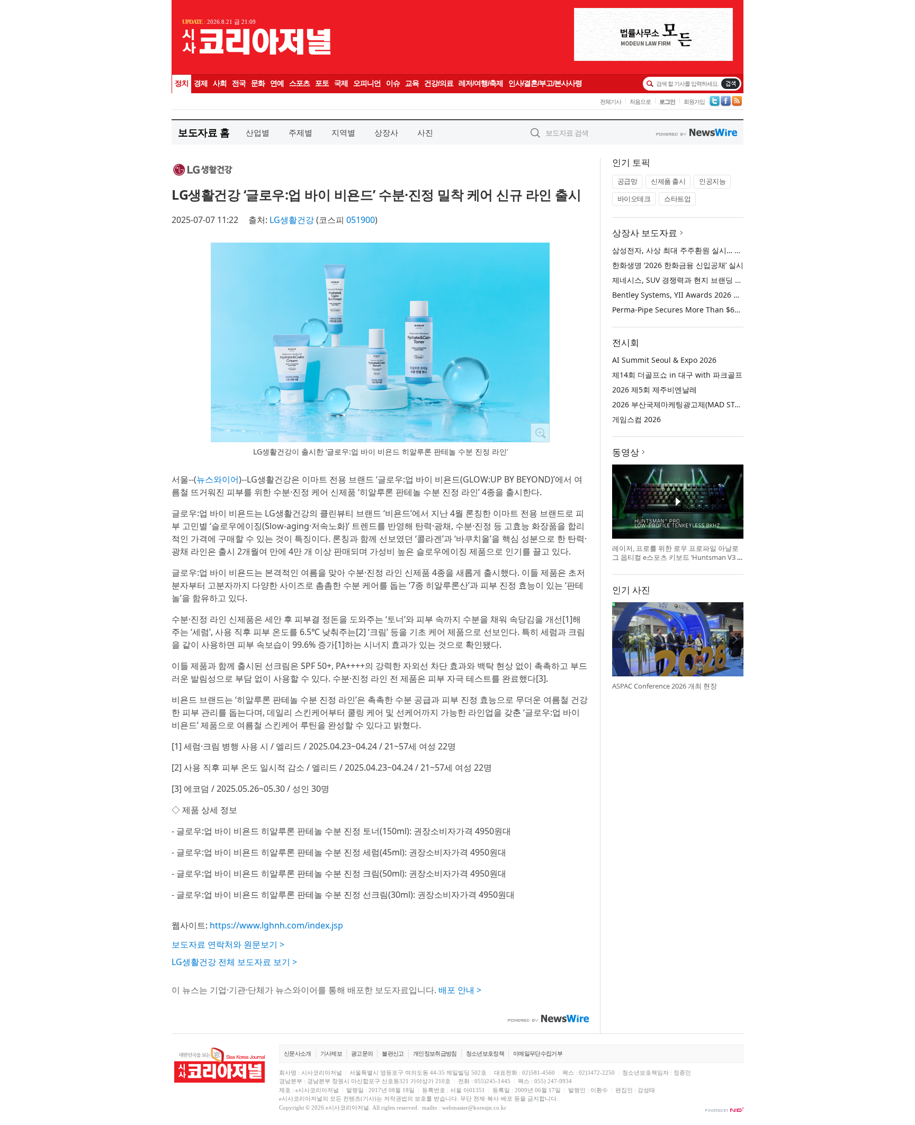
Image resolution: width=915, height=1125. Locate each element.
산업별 (258, 132)
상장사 (386, 132)
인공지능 (712, 181)
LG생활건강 (292, 220)
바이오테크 (634, 198)
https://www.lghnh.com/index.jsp (276, 925)
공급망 (627, 181)
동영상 (625, 452)
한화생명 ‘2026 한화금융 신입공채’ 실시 (677, 265)
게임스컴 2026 (636, 419)
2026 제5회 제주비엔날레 (654, 390)
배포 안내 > (459, 990)
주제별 (300, 132)
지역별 (343, 132)
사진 (425, 132)
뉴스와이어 (217, 479)
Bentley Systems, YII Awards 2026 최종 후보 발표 (697, 295)
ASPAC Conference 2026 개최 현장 (664, 686)
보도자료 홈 (203, 132)
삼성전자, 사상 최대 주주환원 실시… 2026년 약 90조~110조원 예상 (723, 250)
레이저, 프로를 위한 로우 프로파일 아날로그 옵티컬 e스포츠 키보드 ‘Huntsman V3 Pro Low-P (676, 557)
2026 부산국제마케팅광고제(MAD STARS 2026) (690, 404)
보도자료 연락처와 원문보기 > (228, 944)
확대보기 (540, 432)
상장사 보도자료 (644, 233)
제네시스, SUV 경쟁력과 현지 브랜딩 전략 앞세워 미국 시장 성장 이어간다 (734, 280)
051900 (360, 220)
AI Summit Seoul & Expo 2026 (664, 360)
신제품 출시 (668, 181)
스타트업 (677, 198)
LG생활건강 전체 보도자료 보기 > (234, 962)
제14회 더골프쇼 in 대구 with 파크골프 (677, 375)
